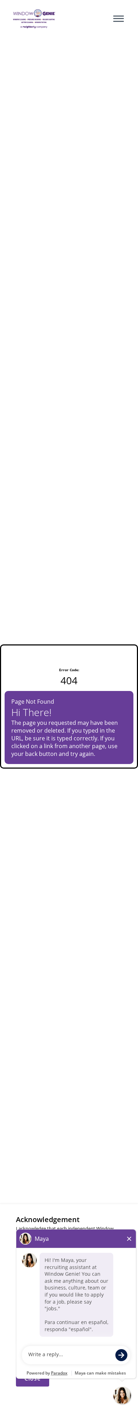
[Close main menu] (118, 19)
